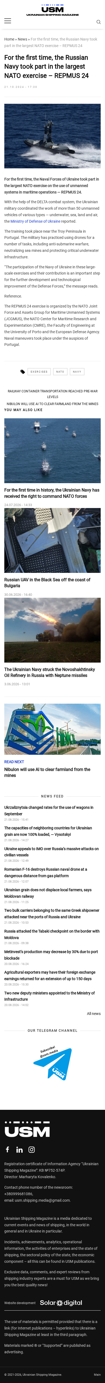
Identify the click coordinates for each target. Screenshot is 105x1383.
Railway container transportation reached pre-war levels (52, 394)
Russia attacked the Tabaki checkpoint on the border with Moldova (52, 934)
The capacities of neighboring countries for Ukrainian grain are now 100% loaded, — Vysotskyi (48, 831)
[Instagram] (32, 1150)
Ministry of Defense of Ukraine (35, 221)
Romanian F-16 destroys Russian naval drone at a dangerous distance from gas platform (45, 872)
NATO (60, 371)
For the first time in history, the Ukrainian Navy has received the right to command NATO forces (51, 493)
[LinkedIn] (19, 1150)
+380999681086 (18, 1194)
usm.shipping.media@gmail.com (42, 1200)
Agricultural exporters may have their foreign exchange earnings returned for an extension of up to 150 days (49, 975)
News (22, 39)
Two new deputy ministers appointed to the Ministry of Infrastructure (49, 996)
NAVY (77, 371)
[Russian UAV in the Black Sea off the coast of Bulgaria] (52, 540)
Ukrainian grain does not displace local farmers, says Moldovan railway (48, 893)
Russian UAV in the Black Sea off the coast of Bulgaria (47, 582)
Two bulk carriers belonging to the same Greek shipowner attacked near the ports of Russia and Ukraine (51, 913)
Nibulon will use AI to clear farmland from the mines (52, 404)
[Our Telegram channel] (52, 1063)
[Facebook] (7, 1150)
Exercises (39, 371)
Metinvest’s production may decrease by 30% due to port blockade (51, 955)
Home (9, 39)
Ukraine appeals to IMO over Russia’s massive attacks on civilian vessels (51, 852)
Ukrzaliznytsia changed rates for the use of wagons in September (48, 810)
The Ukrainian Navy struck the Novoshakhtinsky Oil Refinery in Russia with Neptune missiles (49, 672)
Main (97, 1375)
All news (94, 1013)
